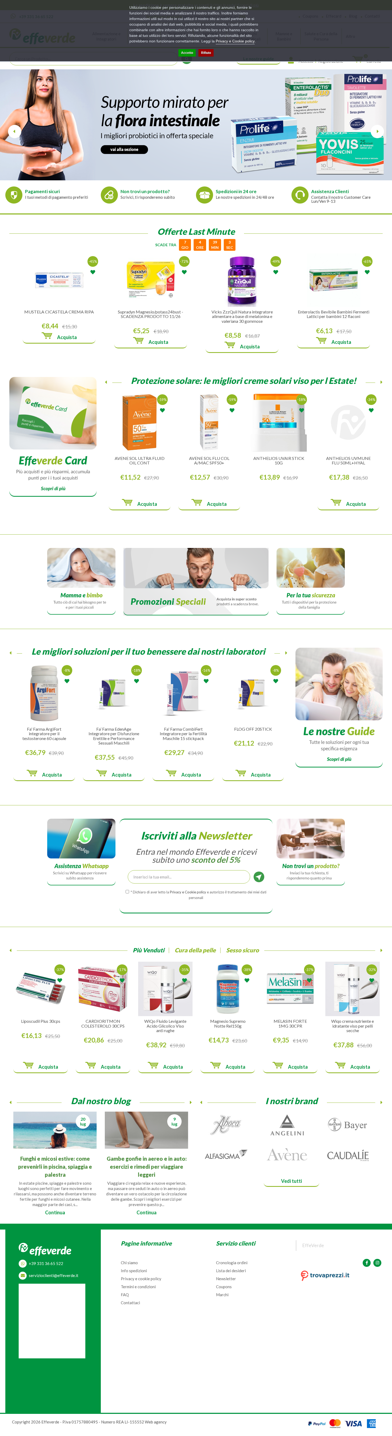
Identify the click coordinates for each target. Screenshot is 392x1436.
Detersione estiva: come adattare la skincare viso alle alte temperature (55, 1166)
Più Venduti (148, 950)
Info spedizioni (134, 1270)
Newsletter (226, 1278)
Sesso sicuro (242, 950)
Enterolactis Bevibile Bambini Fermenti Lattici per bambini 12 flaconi (333, 314)
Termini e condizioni (138, 1286)
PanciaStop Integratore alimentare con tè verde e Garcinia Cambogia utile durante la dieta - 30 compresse (44, 738)
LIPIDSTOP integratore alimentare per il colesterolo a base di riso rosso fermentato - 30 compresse (113, 736)
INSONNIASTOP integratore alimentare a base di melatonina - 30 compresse (253, 736)
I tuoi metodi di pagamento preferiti (56, 197)
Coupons (224, 1286)
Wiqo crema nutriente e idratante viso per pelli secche (165, 1026)
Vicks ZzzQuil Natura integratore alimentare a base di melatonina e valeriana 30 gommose (242, 316)
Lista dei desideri (231, 1270)
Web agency (156, 1421)
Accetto (187, 53)
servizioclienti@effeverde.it (53, 1275)
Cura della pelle (195, 950)
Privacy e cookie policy (141, 1278)
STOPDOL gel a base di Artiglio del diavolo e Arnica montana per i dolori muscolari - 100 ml (183, 736)
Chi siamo (129, 1262)
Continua (55, 1207)
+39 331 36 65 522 (46, 1263)
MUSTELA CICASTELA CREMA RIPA (59, 311)
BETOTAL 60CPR (290, 1021)
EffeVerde (313, 1245)
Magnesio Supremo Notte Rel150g (40, 1023)
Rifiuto (206, 53)
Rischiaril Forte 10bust (228, 1021)
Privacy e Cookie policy (235, 41)
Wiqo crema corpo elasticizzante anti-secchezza (352, 1026)
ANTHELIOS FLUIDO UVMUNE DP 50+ (209, 461)
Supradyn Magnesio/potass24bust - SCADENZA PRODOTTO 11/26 (150, 314)
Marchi (222, 1294)
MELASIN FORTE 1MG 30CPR (103, 1023)
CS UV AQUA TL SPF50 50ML (279, 461)
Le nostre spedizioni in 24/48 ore (245, 197)
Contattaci (130, 1302)
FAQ (125, 1294)
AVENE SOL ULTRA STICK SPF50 (140, 461)
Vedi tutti (291, 1181)
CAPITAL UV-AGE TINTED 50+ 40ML (348, 461)
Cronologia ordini (231, 1262)
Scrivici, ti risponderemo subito (148, 197)
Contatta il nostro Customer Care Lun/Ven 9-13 (341, 199)
